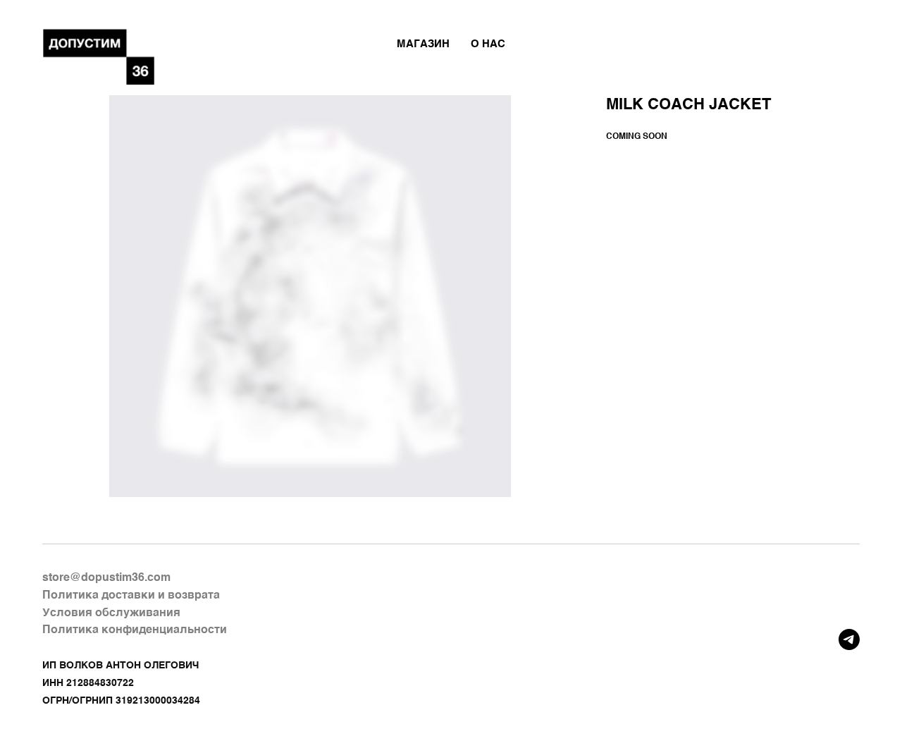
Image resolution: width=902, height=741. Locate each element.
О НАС (488, 44)
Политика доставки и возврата (131, 595)
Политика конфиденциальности (134, 630)
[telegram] (849, 639)
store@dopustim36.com (106, 578)
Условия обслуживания (111, 613)
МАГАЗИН (423, 44)
